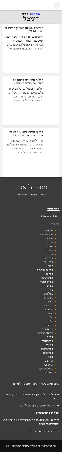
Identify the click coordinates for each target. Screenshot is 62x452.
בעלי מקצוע (47, 348)
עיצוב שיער (47, 277)
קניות (50, 254)
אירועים (49, 360)
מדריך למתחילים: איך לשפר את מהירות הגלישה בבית (26, 133)
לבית (50, 313)
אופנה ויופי (47, 372)
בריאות (49, 345)
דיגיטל (50, 337)
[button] (57, 5)
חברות (49, 325)
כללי (51, 317)
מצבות (49, 301)
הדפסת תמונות (45, 333)
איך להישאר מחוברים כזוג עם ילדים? (40, 405)
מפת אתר (53, 209)
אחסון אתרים (46, 368)
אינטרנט (48, 364)
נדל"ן (50, 289)
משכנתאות (47, 297)
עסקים (49, 274)
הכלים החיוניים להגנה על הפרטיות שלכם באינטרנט (28, 81)
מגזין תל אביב (31, 187)
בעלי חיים (48, 352)
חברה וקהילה (46, 329)
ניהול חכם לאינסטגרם (48, 412)
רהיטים (49, 250)
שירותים (48, 242)
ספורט (49, 285)
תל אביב (48, 230)
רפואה (49, 246)
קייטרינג (49, 258)
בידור (50, 356)
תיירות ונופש (46, 234)
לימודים (49, 309)
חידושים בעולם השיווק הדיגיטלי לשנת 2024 (24, 29)
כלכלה (49, 321)
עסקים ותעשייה (45, 270)
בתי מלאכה (47, 341)
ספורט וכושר (46, 281)
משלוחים (48, 293)
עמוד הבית (35, 14)
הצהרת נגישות (50, 215)
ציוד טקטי (48, 262)
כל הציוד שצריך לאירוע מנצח (44, 431)
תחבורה (49, 238)
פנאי (50, 266)
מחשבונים (48, 305)
